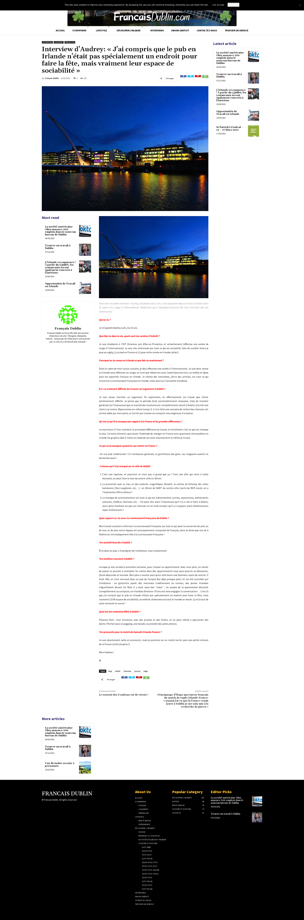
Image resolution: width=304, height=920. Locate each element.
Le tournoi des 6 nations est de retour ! (123, 694)
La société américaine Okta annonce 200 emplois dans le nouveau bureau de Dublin (60, 230)
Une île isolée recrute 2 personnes (59, 765)
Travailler (70, 42)
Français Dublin (52, 78)
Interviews (47, 42)
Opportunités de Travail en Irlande (60, 285)
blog (110, 671)
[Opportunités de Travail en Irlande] (85, 288)
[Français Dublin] (67, 314)
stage (145, 671)
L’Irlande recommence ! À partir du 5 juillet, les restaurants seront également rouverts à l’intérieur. (60, 267)
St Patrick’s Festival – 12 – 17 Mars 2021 (229, 128)
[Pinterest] (198, 78)
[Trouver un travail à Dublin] (85, 250)
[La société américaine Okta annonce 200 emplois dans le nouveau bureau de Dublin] (85, 231)
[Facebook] (183, 78)
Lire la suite (218, 4)
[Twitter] (190, 78)
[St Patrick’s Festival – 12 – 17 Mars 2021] (253, 131)
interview (127, 671)
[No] (300, 5)
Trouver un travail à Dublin (57, 247)
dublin (117, 671)
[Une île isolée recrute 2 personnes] (85, 767)
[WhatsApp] (205, 78)
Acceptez (233, 4)
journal (137, 671)
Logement (58, 42)
